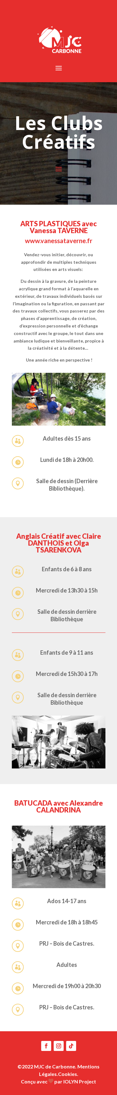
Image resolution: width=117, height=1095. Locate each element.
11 (82, 419)
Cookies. (68, 1074)
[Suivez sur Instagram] (59, 1046)
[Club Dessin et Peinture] (58, 857)
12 (88, 419)
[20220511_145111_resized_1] (58, 424)
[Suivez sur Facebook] (46, 1046)
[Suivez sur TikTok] (71, 1046)
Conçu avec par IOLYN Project (58, 1081)
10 (77, 419)
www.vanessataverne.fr (58, 240)
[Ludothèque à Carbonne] (58, 742)
